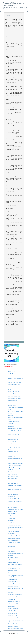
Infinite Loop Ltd (19, 633)
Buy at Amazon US (8, 366)
